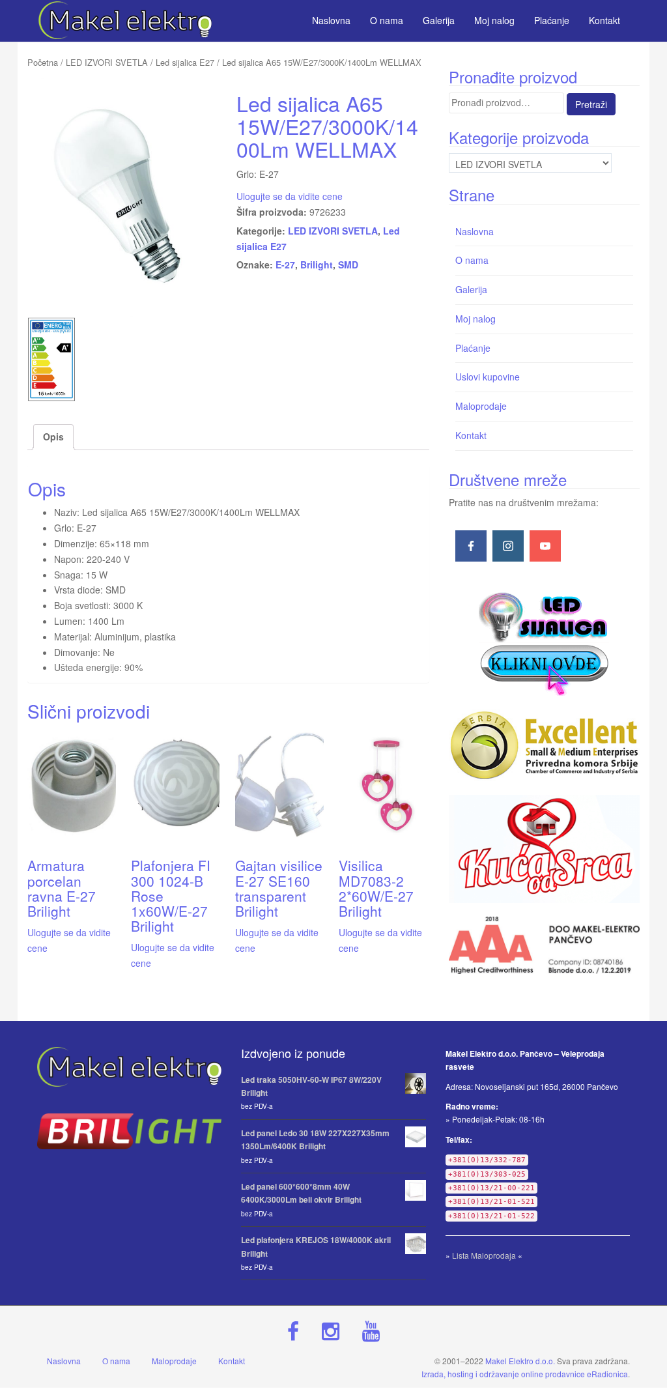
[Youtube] (545, 546)
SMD (348, 264)
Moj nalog (475, 318)
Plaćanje (472, 347)
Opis (53, 436)
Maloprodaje (481, 405)
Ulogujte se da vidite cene (289, 196)
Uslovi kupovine (487, 376)
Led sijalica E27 (185, 62)
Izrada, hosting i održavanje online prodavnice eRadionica (524, 1373)
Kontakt (471, 435)
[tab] (53, 437)
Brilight (316, 264)
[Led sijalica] (544, 642)
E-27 (285, 264)
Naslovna (474, 231)
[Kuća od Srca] (544, 849)
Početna (42, 62)
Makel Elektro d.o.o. (520, 1360)
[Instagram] (508, 546)
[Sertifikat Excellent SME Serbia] (544, 745)
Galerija (471, 289)
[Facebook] (471, 546)
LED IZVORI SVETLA (107, 62)
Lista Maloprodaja (484, 1255)
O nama (472, 259)
